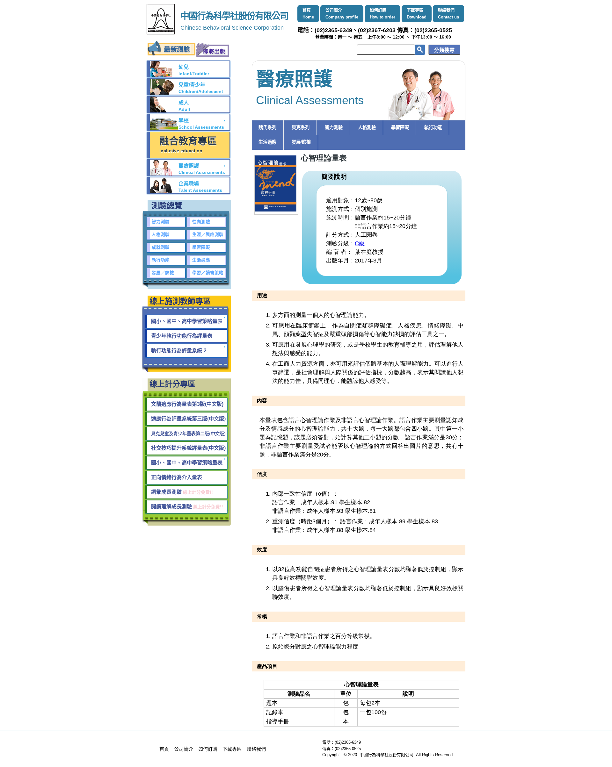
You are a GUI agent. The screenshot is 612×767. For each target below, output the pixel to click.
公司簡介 (341, 13)
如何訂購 (382, 13)
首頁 (308, 13)
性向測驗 (201, 221)
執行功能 (433, 127)
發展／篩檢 (163, 272)
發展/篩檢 (301, 142)
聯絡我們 (448, 13)
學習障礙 (400, 127)
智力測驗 (334, 127)
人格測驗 (367, 127)
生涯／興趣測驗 (207, 234)
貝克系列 (301, 127)
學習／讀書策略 (207, 272)
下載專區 (416, 13)
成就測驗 (161, 247)
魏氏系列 (267, 127)
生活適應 (267, 142)
